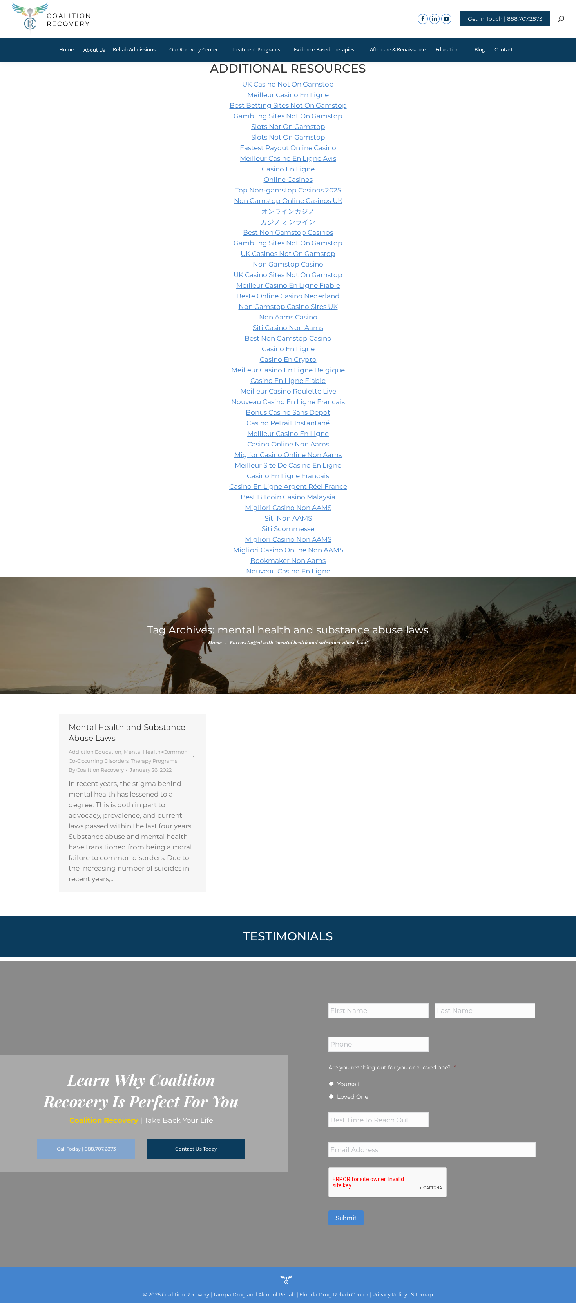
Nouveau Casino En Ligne (288, 571)
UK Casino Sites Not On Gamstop (288, 275)
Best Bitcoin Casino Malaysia (288, 497)
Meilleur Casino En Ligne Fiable (288, 285)
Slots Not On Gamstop (288, 127)
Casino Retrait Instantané (288, 423)
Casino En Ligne (288, 169)
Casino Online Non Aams (288, 444)
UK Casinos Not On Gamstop (288, 254)
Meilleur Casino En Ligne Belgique (288, 370)
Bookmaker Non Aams (288, 560)
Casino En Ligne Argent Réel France (288, 486)
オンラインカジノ (288, 211)
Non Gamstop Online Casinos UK (288, 201)
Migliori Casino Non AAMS (288, 508)
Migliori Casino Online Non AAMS (288, 550)
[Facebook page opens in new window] (423, 19)
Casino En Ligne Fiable (288, 381)
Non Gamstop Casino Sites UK (288, 306)
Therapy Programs (154, 761)
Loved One (352, 1096)
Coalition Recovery (185, 1294)
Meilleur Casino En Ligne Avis (288, 158)
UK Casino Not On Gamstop (288, 84)
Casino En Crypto (288, 359)
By (96, 770)
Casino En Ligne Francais (288, 476)
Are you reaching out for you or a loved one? (392, 1067)
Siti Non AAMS (288, 518)
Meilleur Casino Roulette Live (288, 391)
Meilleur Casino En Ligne (288, 95)
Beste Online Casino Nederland (288, 296)
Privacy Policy (389, 1294)
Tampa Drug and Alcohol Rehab (254, 1294)
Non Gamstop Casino (288, 264)
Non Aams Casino (288, 317)
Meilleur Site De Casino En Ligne (288, 465)
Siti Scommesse (288, 529)
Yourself (348, 1084)
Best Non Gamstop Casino (288, 338)
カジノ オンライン (288, 222)
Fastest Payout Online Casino (288, 148)
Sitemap (422, 1294)
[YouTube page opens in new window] (446, 19)
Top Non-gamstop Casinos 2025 (288, 190)
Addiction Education (95, 752)
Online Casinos (288, 179)
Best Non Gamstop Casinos (288, 232)
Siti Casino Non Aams (288, 328)
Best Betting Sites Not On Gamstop (288, 105)
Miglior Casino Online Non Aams (288, 455)
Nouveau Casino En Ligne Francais (288, 402)
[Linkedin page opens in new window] (434, 19)
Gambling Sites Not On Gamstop (288, 116)
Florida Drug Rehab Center (333, 1294)
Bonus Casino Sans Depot (288, 412)
